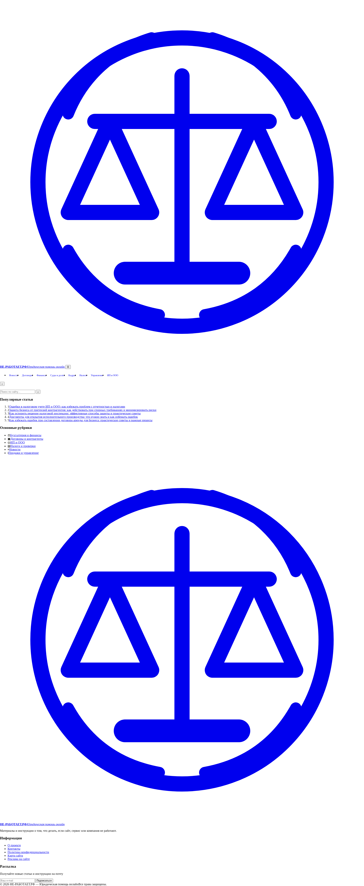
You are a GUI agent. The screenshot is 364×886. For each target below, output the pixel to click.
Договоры (27, 375)
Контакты (14, 848)
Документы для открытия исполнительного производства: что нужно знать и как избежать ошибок (73, 416)
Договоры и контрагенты (26, 438)
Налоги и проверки (23, 446)
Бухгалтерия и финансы (25, 435)
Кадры (72, 375)
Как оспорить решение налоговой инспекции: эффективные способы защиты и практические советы (75, 413)
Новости (13, 375)
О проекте (14, 845)
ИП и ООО (112, 375)
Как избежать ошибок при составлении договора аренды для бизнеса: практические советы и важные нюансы (80, 420)
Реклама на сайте (19, 859)
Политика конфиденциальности (28, 852)
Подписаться (44, 880)
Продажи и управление (23, 452)
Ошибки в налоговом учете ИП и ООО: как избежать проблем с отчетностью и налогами (67, 406)
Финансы (41, 375)
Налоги (83, 375)
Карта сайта (15, 855)
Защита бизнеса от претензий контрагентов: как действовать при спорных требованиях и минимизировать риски (82, 410)
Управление (97, 375)
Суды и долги (57, 375)
